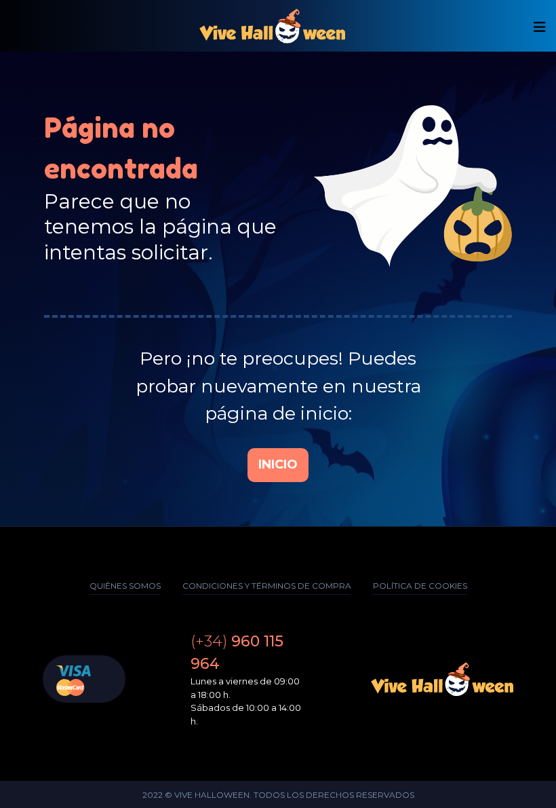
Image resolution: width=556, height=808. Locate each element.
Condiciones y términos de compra (266, 586)
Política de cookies (420, 586)
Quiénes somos (125, 586)
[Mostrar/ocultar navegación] (540, 27)
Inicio (278, 464)
